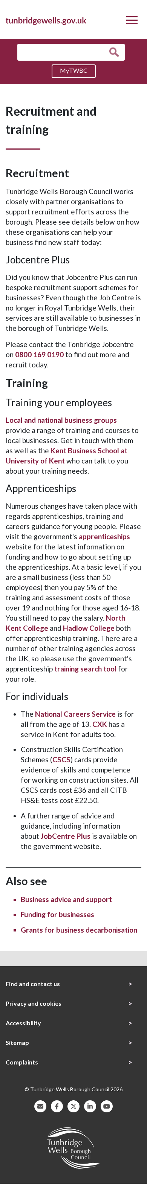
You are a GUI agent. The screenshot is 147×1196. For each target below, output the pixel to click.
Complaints (22, 1062)
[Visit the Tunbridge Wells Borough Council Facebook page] (56, 1105)
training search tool (86, 668)
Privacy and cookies (33, 1003)
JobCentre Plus (65, 836)
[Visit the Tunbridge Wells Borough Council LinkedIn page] (90, 1105)
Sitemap (17, 1042)
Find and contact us (33, 983)
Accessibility (23, 1022)
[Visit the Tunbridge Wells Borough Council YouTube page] (106, 1105)
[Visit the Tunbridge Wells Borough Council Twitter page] (73, 1105)
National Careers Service (75, 714)
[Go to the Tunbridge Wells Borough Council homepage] (46, 20)
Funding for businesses (57, 914)
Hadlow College (89, 628)
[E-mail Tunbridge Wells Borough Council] (40, 1105)
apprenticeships (104, 536)
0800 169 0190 (39, 354)
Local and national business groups (61, 420)
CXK (99, 724)
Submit (115, 52)
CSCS (61, 759)
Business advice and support (66, 899)
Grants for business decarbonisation (79, 929)
